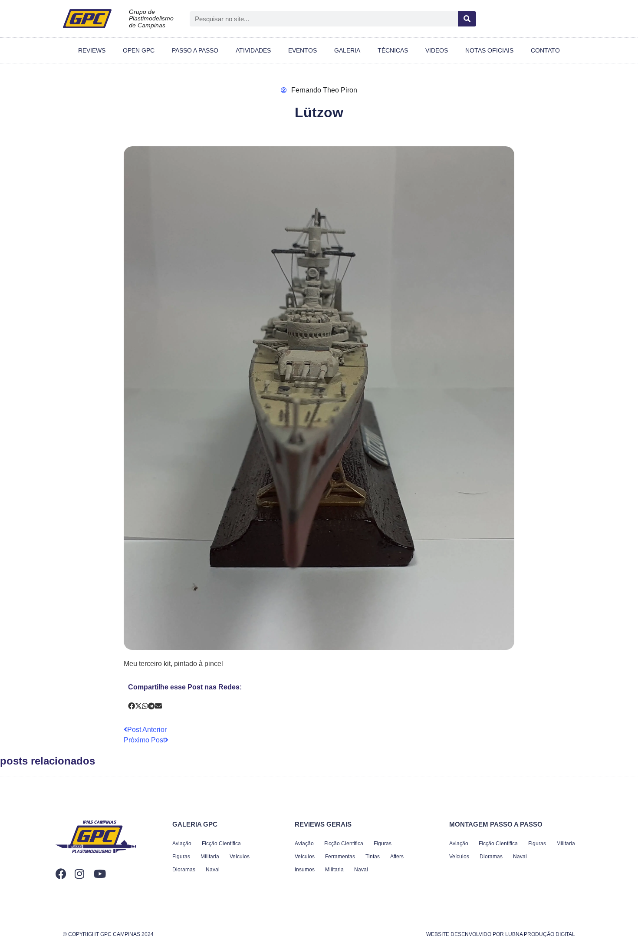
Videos (436, 50)
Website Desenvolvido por (500, 934)
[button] (131, 706)
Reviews (91, 50)
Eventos (302, 50)
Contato (545, 50)
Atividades (253, 50)
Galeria (347, 50)
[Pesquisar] (467, 18)
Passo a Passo (195, 50)
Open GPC (139, 50)
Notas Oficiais (489, 50)
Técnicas (393, 50)
